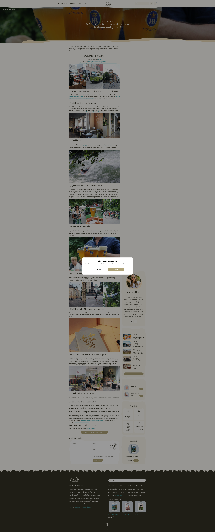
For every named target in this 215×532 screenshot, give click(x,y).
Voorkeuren (99, 269)
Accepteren (116, 269)
